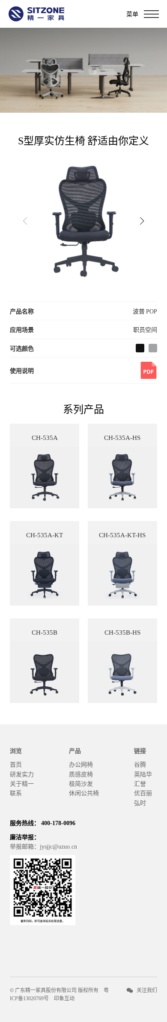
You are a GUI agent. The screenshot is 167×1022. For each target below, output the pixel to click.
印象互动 (64, 998)
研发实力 (22, 774)
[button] (142, 220)
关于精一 (22, 783)
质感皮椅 (81, 774)
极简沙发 (81, 783)
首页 (16, 764)
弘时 (140, 802)
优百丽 (143, 792)
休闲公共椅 (84, 792)
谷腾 (140, 764)
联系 (16, 792)
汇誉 (140, 783)
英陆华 (143, 774)
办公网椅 (81, 764)
